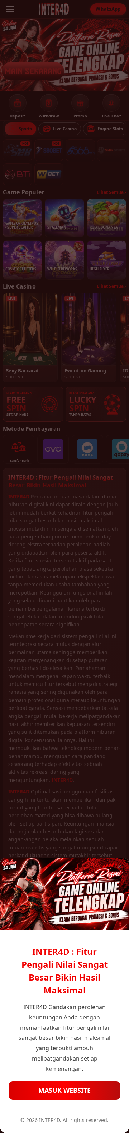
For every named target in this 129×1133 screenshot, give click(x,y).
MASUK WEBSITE (64, 1090)
